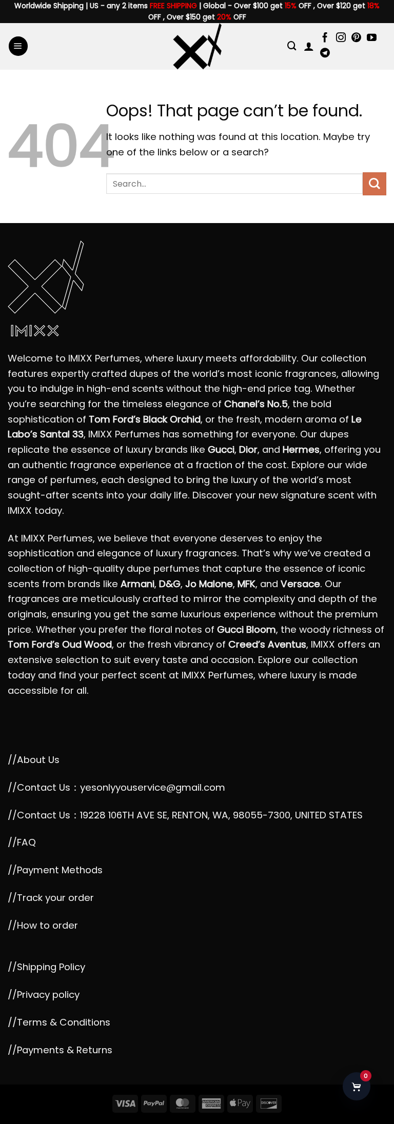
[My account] (309, 46)
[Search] (292, 45)
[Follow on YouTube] (372, 38)
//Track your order (51, 897)
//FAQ (22, 842)
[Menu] (18, 46)
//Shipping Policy (46, 966)
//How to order (43, 925)
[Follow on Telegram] (325, 53)
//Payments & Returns (60, 1049)
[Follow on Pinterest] (356, 38)
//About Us (34, 759)
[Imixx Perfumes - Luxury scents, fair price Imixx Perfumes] (197, 46)
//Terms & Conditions (59, 1022)
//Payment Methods (55, 870)
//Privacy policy (44, 994)
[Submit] (374, 183)
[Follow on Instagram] (341, 38)
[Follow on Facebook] (325, 38)
